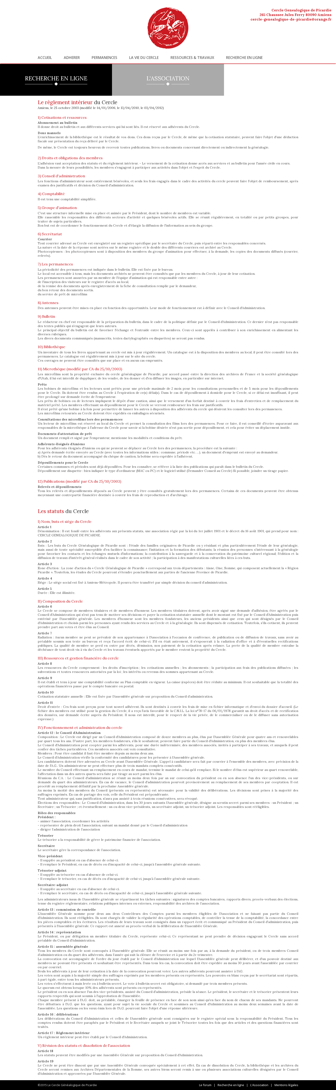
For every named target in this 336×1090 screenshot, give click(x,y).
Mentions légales (286, 1085)
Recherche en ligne (244, 58)
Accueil (45, 58)
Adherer (72, 58)
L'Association (259, 1085)
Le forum (205, 1085)
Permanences (104, 58)
